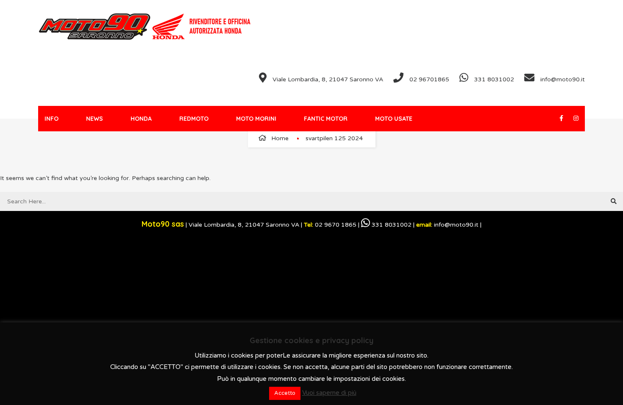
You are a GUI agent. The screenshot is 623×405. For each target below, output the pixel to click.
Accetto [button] (284, 393)
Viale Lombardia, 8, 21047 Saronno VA (327, 79)
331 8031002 (493, 79)
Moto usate (393, 118)
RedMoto (194, 118)
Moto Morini (256, 118)
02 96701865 (428, 79)
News (94, 118)
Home (280, 138)
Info (51, 118)
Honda (141, 118)
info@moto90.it (562, 79)
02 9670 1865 (330, 224)
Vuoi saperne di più (329, 393)
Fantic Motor (326, 118)
